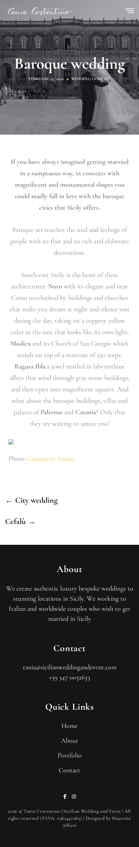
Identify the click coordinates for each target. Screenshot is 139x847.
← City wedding (31, 500)
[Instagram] (74, 797)
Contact (69, 770)
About (69, 741)
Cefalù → (20, 521)
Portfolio (70, 755)
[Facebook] (64, 797)
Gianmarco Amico (50, 459)
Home (69, 726)
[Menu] (130, 11)
